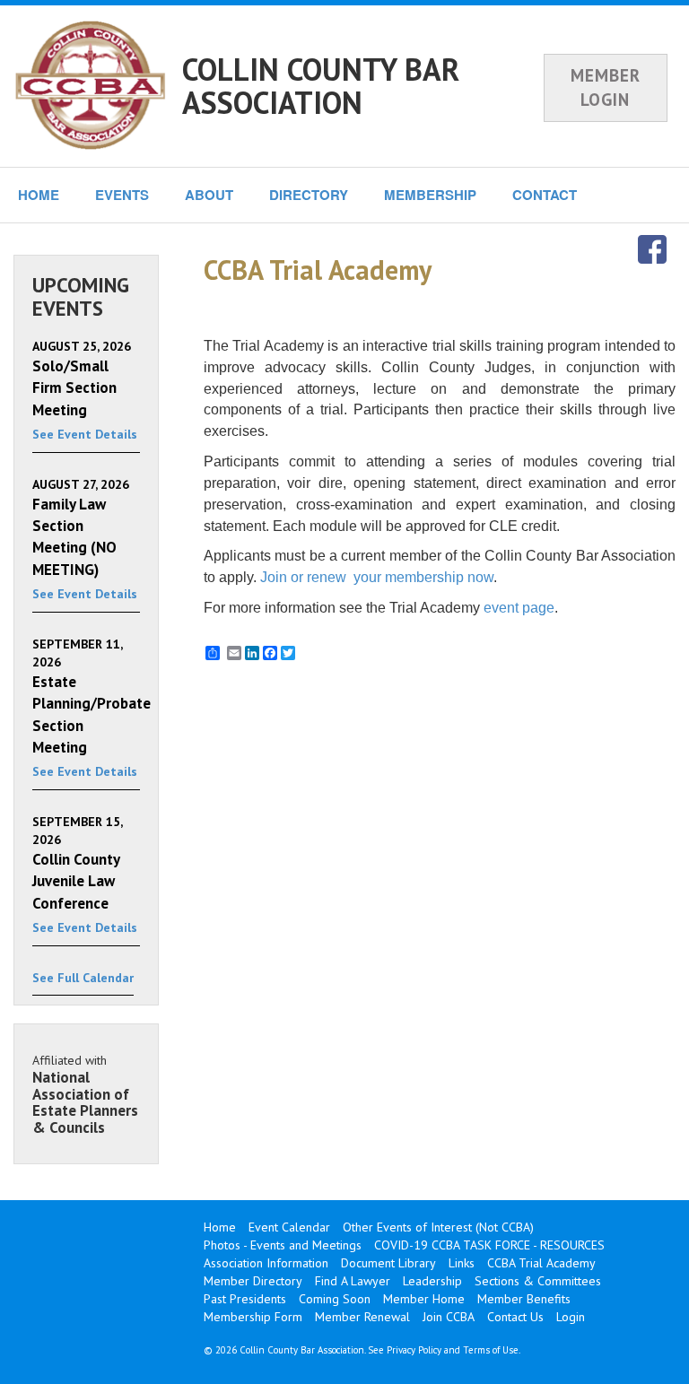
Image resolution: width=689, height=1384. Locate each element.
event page (519, 607)
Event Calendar (289, 1227)
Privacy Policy (414, 1350)
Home (220, 1227)
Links (462, 1263)
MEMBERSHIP (430, 195)
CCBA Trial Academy (541, 1263)
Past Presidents (245, 1299)
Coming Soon (335, 1299)
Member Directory (253, 1281)
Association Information (266, 1263)
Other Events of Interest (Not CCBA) (438, 1227)
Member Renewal (362, 1317)
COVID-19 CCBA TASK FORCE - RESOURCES (489, 1245)
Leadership (432, 1281)
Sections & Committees (538, 1281)
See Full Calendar (83, 978)
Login (570, 1317)
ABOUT (209, 195)
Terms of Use (491, 1350)
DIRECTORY (308, 195)
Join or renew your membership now (376, 577)
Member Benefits (524, 1299)
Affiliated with (85, 1094)
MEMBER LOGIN (606, 87)
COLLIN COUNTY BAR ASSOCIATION (320, 85)
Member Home (424, 1299)
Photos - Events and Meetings (283, 1245)
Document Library (388, 1263)
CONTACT (544, 195)
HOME (38, 195)
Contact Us (515, 1317)
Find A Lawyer (352, 1281)
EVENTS (122, 195)
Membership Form (253, 1317)
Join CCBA (449, 1317)
